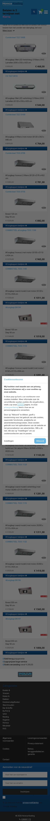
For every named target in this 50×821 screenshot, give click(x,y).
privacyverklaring (11, 407)
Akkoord (40, 441)
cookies (20, 405)
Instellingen (9, 441)
